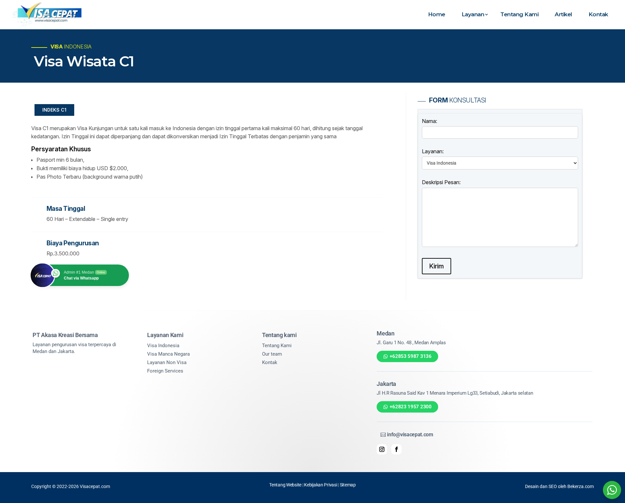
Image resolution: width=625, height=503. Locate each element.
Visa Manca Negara (168, 354)
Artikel (563, 14)
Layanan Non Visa (167, 362)
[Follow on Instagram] (382, 449)
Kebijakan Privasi (320, 484)
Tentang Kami (519, 14)
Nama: (429, 121)
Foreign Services (165, 371)
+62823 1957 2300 (410, 407)
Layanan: (433, 151)
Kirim (436, 266)
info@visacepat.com (410, 434)
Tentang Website (285, 484)
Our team (272, 354)
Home (436, 14)
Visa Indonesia (163, 345)
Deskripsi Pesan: (441, 182)
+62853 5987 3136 (410, 356)
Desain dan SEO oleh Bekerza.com (559, 486)
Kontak (598, 14)
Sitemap (348, 484)
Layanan (473, 14)
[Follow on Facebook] (396, 449)
